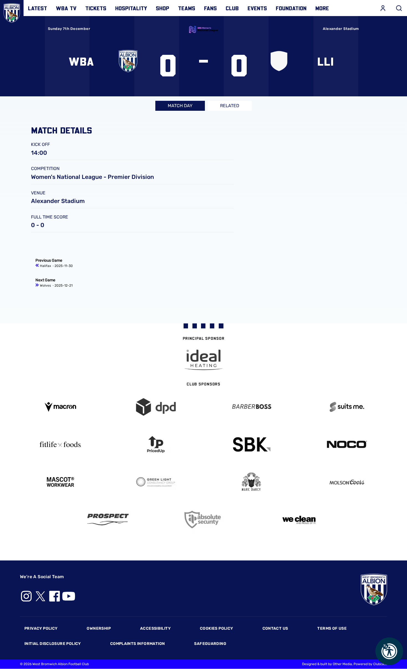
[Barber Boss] (251, 407)
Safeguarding (210, 643)
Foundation (291, 8)
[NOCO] (346, 444)
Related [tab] (229, 105)
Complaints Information (137, 643)
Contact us (275, 628)
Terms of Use (332, 628)
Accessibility (155, 628)
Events (257, 8)
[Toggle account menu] (383, 8)
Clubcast (380, 664)
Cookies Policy (216, 628)
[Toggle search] (399, 8)
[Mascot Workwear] (60, 482)
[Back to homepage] (12, 12)
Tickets (95, 8)
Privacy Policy (40, 628)
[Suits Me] (346, 407)
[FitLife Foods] (60, 444)
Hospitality (131, 8)
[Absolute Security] (203, 519)
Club (232, 8)
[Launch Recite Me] (389, 651)
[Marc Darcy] (251, 482)
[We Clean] (299, 519)
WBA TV (66, 8)
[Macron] (60, 407)
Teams (186, 8)
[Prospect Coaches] (108, 519)
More (322, 8)
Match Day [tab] (180, 105)
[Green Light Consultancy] (155, 482)
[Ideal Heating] (203, 359)
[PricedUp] (155, 444)
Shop (162, 8)
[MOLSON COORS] (346, 482)
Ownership (99, 628)
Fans (210, 8)
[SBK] (251, 444)
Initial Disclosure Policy (52, 643)
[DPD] (155, 407)
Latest (37, 8)
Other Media (342, 664)
